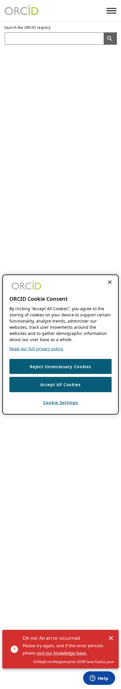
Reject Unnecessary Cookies (60, 366)
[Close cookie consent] (109, 281)
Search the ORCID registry (27, 27)
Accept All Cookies (60, 384)
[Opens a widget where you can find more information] (99, 678)
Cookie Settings (60, 402)
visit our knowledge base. (62, 653)
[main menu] (111, 11)
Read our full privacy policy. (36, 348)
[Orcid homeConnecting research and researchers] (21, 10)
